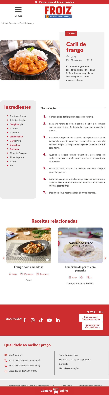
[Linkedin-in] (58, 320)
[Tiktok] (41, 320)
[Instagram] (33, 320)
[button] (4, 258)
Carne (71, 33)
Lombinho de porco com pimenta (80, 268)
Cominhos (15, 144)
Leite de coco (16, 136)
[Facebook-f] (24, 320)
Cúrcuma (14, 149)
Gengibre (14, 124)
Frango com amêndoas (28, 267)
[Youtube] (49, 320)
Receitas (13, 23)
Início (4, 23)
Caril (12, 140)
